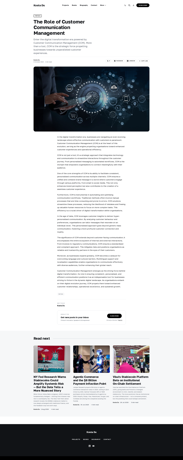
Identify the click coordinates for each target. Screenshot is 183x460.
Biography (84, 5)
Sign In (120, 320)
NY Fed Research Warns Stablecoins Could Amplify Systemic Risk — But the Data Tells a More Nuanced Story (50, 383)
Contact (94, 5)
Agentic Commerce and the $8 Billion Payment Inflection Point (89, 380)
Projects (65, 5)
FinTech (37, 16)
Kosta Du (39, 5)
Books (74, 5)
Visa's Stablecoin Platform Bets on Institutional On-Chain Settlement (130, 380)
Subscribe (143, 5)
